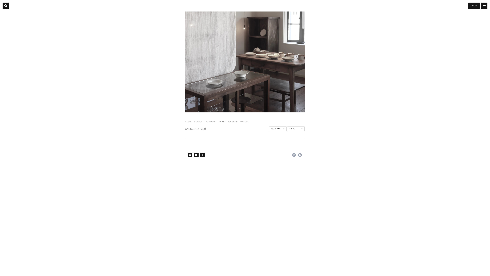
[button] (474, 6)
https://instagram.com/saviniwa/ (294, 155)
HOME (188, 121)
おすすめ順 (275, 129)
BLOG (222, 121)
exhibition (232, 121)
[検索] (6, 6)
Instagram (244, 121)
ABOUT (198, 121)
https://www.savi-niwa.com (300, 155)
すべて (292, 129)
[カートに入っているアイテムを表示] (484, 6)
